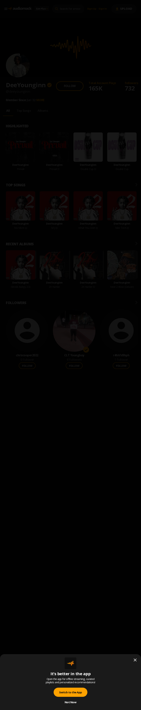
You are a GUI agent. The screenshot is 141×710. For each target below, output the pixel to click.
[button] (70, 355)
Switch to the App (70, 692)
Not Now (70, 702)
